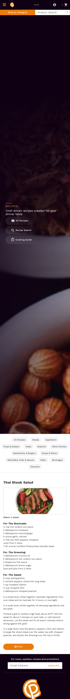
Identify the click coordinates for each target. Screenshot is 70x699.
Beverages (57, 460)
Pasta (28, 446)
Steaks (35, 440)
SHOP (36, 5)
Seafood (41, 446)
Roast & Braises (11, 446)
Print (20, 646)
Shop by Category (17, 12)
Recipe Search (23, 230)
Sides (43, 460)
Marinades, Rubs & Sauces (20, 460)
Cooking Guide (23, 240)
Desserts (35, 466)
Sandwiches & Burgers (24, 453)
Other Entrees (59, 446)
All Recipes (21, 220)
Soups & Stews (49, 453)
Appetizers (50, 440)
